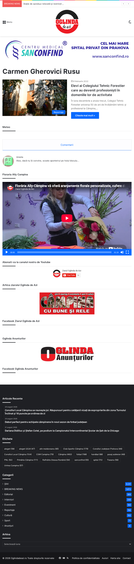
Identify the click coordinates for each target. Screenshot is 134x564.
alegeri (9, 449)
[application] (67, 219)
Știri (6, 484)
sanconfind (82, 460)
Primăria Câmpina (27, 460)
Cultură (8, 515)
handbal (97, 454)
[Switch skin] (130, 23)
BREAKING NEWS (13, 489)
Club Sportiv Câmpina (75, 449)
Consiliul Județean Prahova (107, 449)
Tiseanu (112, 460)
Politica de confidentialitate (86, 558)
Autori (105, 558)
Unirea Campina (13, 465)
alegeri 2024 (27, 449)
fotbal (81, 454)
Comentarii (67, 144)
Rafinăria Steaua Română (56, 460)
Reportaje (9, 510)
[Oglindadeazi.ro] (67, 21)
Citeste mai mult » (85, 115)
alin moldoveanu (49, 449)
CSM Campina (45, 454)
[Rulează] (6, 252)
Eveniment (10, 504)
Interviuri (9, 499)
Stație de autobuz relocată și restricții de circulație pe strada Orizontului (60, 3)
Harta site (115, 558)
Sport (7, 520)
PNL (8, 460)
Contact (127, 558)
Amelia (19, 157)
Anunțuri (8, 525)
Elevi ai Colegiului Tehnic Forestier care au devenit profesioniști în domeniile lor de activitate (98, 90)
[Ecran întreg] (127, 252)
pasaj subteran (116, 454)
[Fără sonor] (122, 252)
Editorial (8, 494)
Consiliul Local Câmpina (18, 454)
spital (97, 460)
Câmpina (65, 454)
